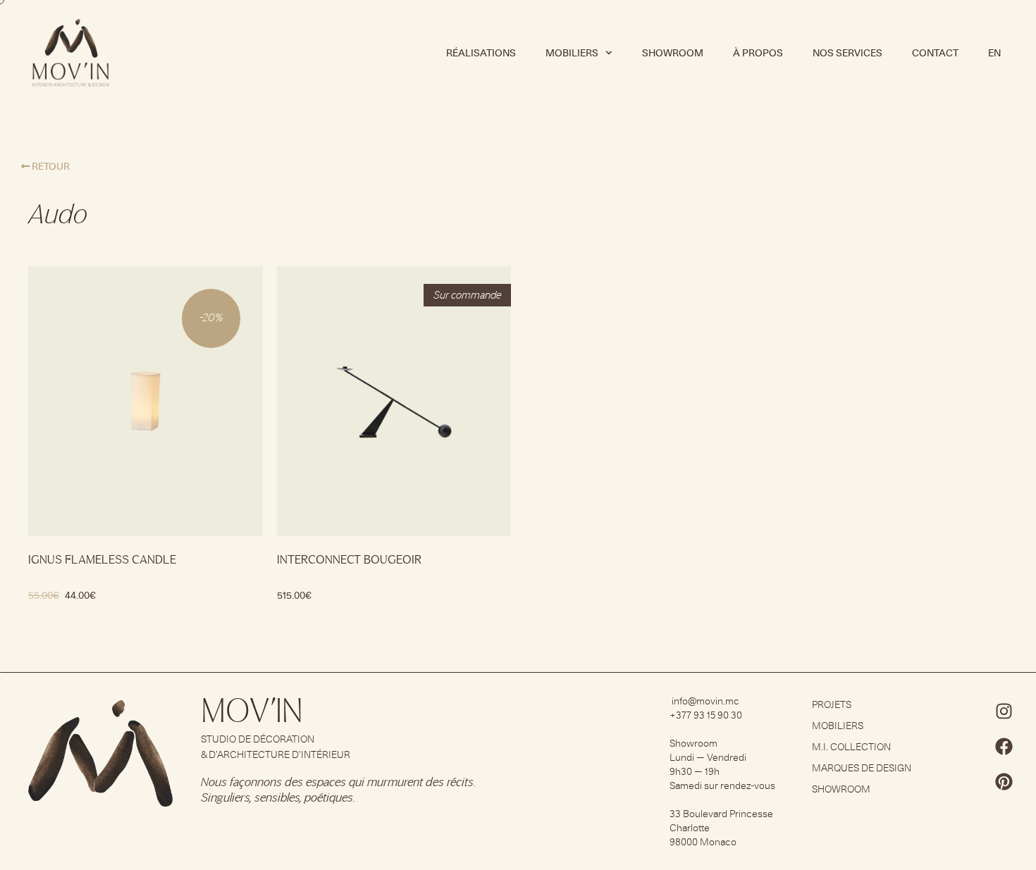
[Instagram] (1004, 711)
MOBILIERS (837, 725)
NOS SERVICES (847, 52)
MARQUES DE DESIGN (861, 768)
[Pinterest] (1004, 782)
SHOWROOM (672, 52)
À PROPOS (758, 52)
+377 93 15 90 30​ (706, 715)
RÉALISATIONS (481, 52)
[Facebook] (1004, 746)
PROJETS (831, 704)
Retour (50, 166)
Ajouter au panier (75, 630)
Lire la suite (311, 630)
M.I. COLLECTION (851, 746)
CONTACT (935, 52)
